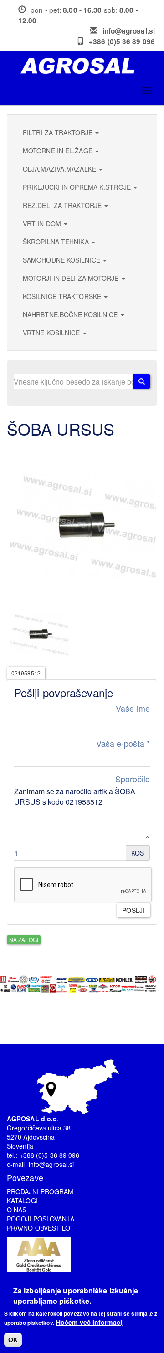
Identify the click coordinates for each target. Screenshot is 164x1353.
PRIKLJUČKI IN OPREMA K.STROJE (78, 187)
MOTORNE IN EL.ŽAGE (58, 150)
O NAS (17, 1209)
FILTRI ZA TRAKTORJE (58, 132)
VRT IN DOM (43, 223)
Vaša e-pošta (123, 743)
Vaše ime (133, 708)
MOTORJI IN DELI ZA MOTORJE (72, 278)
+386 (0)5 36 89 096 (122, 41)
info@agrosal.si (128, 31)
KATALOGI (22, 1200)
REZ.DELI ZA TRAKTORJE (63, 205)
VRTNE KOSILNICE (52, 332)
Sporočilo (132, 779)
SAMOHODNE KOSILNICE (62, 259)
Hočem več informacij (90, 1322)
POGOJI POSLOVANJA (40, 1218)
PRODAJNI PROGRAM (40, 1191)
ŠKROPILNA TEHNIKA (57, 241)
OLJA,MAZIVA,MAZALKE (60, 168)
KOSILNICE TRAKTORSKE (63, 296)
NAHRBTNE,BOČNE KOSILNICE (71, 314)
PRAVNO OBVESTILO (39, 1227)
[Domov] (85, 66)
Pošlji (133, 910)
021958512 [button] (26, 673)
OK (13, 1339)
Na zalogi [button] (23, 939)
